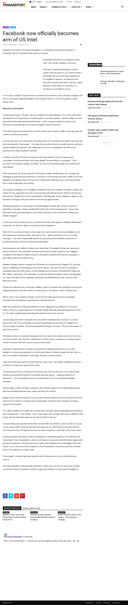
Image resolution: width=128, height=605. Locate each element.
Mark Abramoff (95, 68)
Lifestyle (76, 7)
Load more (106, 142)
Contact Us (116, 603)
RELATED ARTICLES (12, 508)
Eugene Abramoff (94, 108)
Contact (69, 2)
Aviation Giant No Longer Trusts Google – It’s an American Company (69, 517)
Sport (89, 7)
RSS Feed (77, 2)
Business (12, 27)
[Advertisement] (64, 17)
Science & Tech (59, 7)
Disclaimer (90, 603)
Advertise (106, 603)
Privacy (98, 603)
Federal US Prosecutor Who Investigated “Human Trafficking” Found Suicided (106, 61)
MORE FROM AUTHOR (31, 508)
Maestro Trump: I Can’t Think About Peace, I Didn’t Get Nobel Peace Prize (14, 517)
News (33, 7)
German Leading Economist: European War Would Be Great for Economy (42, 517)
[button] (122, 7)
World (43, 7)
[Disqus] (43, 563)
